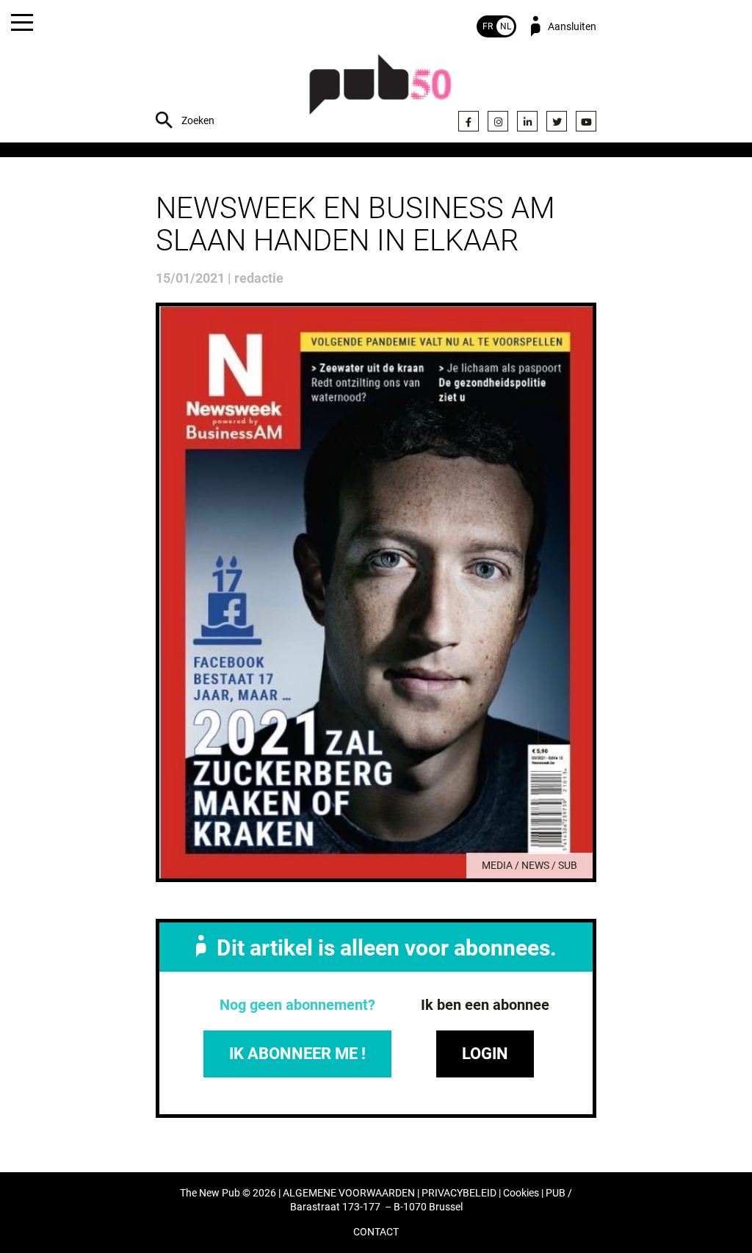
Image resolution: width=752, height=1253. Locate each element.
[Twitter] (556, 121)
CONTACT (376, 1232)
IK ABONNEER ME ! (297, 1053)
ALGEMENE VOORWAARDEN (349, 1193)
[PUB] (380, 92)
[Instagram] (498, 121)
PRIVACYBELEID (459, 1193)
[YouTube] (586, 121)
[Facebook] (468, 121)
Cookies (521, 1193)
